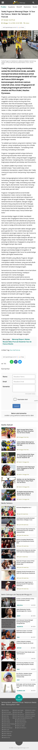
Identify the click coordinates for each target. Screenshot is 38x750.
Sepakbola (11, 7)
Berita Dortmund (21, 724)
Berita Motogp (7, 712)
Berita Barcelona (21, 720)
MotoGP (19, 7)
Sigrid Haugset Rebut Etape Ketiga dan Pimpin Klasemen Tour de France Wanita (25, 431)
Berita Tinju (6, 716)
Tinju (18, 669)
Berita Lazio (6, 729)
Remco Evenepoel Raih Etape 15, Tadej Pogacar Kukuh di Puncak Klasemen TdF (25, 455)
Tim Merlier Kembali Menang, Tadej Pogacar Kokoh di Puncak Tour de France (25, 493)
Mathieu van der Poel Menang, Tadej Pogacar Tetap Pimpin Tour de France (26, 480)
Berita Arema (6, 726)
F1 (17, 658)
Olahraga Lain (21, 690)
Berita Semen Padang (9, 724)
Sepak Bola (20, 605)
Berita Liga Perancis (19, 716)
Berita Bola (6, 710)
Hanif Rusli (12, 20)
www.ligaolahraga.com (21, 748)
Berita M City (6, 737)
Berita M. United (31, 710)
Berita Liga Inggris (18, 710)
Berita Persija (6, 722)
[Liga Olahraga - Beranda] (19, 2)
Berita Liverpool (31, 714)
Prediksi (3, 7)
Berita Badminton (7, 714)
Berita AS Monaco (21, 728)
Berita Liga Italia (18, 712)
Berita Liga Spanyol (19, 714)
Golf (18, 680)
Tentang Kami (6, 702)
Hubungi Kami (11, 704)
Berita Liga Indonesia (19, 718)
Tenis (18, 637)
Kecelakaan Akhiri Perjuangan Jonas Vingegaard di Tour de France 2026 (26, 468)
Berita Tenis (6, 718)
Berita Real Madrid (21, 722)
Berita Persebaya (7, 728)
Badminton (27, 7)
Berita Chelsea (31, 716)
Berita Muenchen (7, 731)
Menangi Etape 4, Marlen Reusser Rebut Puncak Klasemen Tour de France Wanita (17, 341)
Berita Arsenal (30, 712)
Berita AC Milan (21, 726)
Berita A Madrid (7, 735)
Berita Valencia (7, 733)
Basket (35, 7)
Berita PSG (29, 718)
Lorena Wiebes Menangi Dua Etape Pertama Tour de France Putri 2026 (25, 443)
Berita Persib (6, 720)
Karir (18, 704)
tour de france (15, 350)
